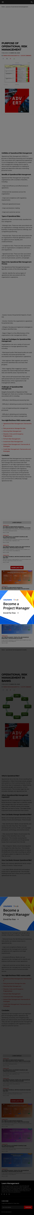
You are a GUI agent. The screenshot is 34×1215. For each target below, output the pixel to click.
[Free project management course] (17, 624)
